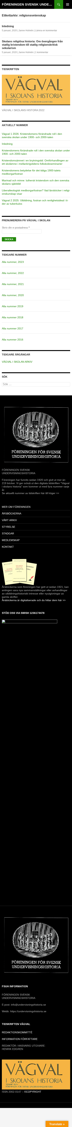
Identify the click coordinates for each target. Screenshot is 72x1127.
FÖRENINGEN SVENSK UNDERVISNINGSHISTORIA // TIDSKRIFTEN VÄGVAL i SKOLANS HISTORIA (28, 4)
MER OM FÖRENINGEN (16, 506)
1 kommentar (41, 52)
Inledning (8, 26)
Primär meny (67, 4)
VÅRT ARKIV (9, 520)
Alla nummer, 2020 (13, 295)
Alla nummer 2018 (12, 317)
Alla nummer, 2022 (13, 273)
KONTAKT (8, 546)
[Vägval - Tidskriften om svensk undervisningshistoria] (36, 89)
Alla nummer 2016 (12, 339)
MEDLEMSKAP (11, 540)
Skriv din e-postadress (16, 227)
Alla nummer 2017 (12, 328)
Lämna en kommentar (46, 30)
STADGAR (8, 533)
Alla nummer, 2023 (13, 261)
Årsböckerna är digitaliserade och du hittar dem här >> (34, 600)
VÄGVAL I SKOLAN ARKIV (17, 361)
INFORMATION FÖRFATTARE (19, 1039)
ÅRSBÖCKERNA (11, 513)
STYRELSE (8, 526)
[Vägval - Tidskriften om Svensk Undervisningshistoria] (36, 1074)
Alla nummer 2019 (12, 306)
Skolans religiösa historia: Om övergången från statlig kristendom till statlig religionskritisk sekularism (32, 45)
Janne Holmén (26, 30)
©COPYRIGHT (32, 1091)
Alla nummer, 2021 (13, 284)
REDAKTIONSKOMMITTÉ (17, 1032)
